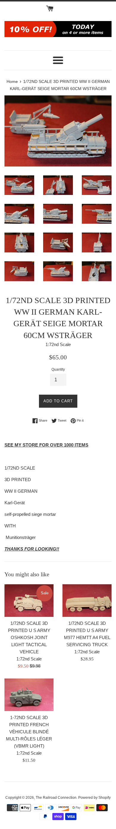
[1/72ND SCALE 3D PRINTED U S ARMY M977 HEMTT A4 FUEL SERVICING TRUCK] (87, 600)
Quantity (58, 369)
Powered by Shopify (94, 798)
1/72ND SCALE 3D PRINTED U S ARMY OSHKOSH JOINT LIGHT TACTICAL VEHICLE (29, 637)
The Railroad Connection (56, 798)
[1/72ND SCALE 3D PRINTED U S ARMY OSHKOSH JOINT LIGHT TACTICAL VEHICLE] (29, 600)
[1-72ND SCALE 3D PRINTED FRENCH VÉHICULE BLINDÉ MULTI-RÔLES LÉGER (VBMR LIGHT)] (29, 694)
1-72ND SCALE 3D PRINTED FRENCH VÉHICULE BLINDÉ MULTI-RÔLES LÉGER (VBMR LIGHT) (29, 731)
